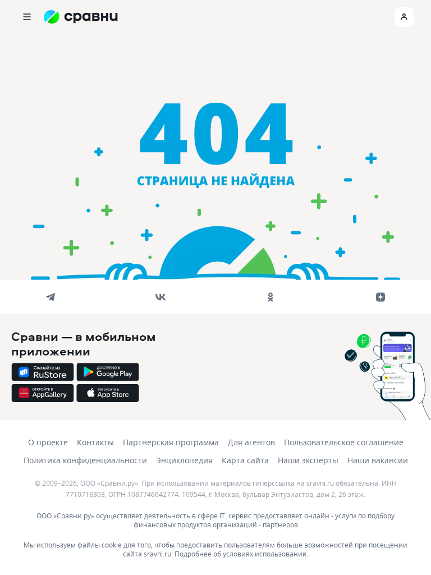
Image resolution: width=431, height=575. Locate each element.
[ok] (270, 297)
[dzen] (380, 297)
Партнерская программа (171, 442)
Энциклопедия (184, 460)
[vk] (160, 297)
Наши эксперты (308, 460)
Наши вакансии (377, 460)
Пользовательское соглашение (344, 442)
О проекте (48, 442)
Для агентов (251, 442)
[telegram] (50, 297)
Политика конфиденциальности (85, 460)
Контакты (95, 442)
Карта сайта (245, 460)
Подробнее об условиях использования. (241, 553)
